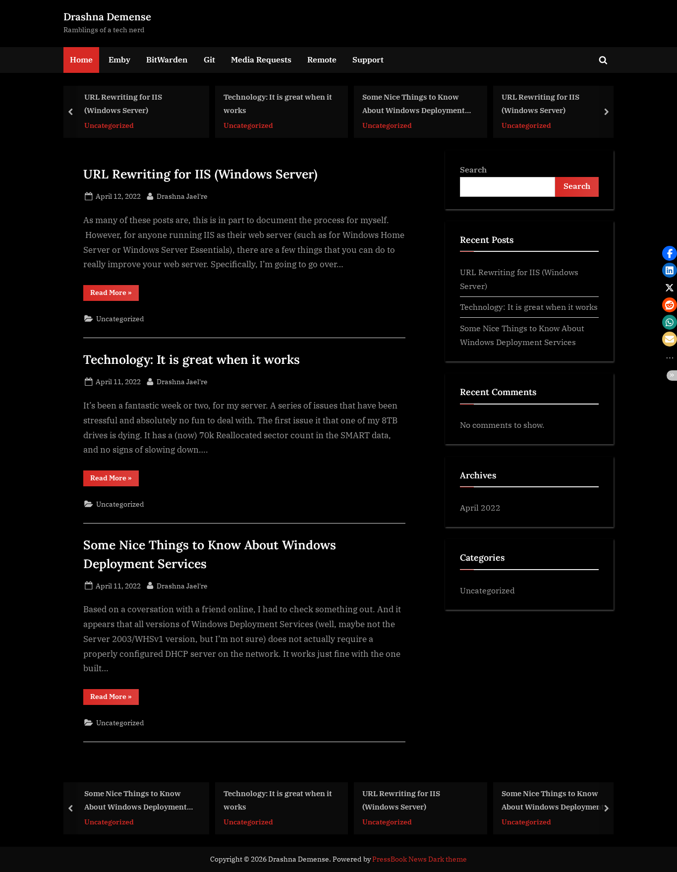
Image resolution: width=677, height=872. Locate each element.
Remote (322, 59)
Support (368, 59)
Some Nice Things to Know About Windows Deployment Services (413, 104)
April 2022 (480, 507)
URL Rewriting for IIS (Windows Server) (123, 103)
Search (473, 169)
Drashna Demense (107, 16)
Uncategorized (109, 124)
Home (81, 59)
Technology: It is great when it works (278, 103)
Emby (119, 59)
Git (209, 59)
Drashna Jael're (182, 196)
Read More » (114, 294)
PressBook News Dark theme (419, 859)
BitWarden (166, 59)
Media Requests (261, 59)
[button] (669, 253)
